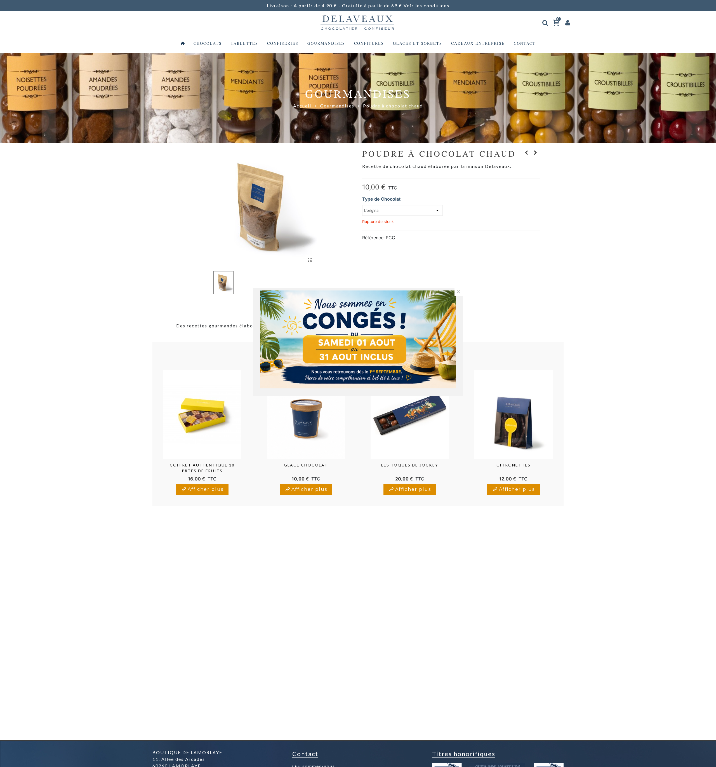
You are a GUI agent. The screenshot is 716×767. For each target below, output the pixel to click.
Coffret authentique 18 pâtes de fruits (202, 468)
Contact (525, 43)
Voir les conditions (426, 5)
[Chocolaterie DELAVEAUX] (358, 22)
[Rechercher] (545, 21)
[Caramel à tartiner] (526, 152)
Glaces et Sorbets (417, 43)
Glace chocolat (306, 465)
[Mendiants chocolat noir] (535, 152)
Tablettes (244, 43)
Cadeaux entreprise (478, 43)
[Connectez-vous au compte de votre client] (567, 22)
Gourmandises (326, 43)
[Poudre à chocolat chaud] (310, 259)
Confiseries (282, 43)
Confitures (369, 43)
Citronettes (513, 465)
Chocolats (208, 43)
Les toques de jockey (409, 465)
